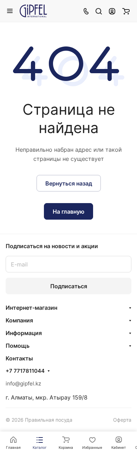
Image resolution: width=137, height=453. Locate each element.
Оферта (122, 420)
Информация (24, 332)
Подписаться (68, 286)
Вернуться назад (68, 183)
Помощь (18, 345)
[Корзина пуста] (126, 10)
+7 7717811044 (25, 371)
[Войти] (112, 10)
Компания (19, 320)
